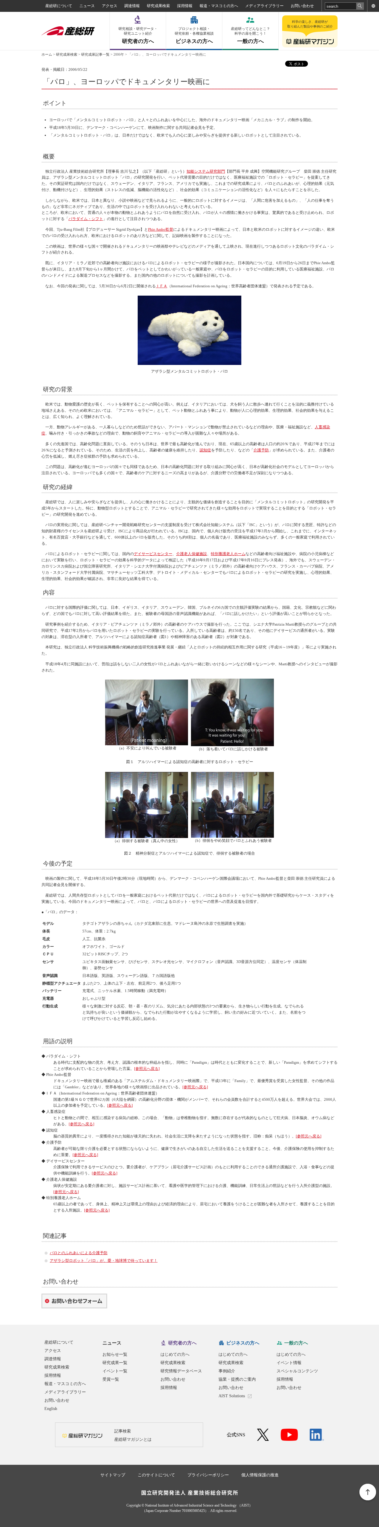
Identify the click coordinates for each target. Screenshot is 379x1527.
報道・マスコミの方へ (219, 6)
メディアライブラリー (264, 6)
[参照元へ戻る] (147, 1068)
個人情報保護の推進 (260, 1475)
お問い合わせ (302, 6)
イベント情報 (289, 1363)
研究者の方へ (138, 35)
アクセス (109, 6)
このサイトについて (156, 1475)
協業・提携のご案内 (237, 1379)
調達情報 (132, 6)
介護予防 (261, 450)
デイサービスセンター (153, 554)
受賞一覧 (110, 1379)
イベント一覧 (114, 1371)
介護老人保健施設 (191, 554)
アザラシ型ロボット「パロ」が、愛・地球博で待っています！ (104, 1260)
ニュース (87, 6)
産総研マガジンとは (133, 1439)
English (50, 1408)
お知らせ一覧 (114, 1354)
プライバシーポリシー (208, 1475)
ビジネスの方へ (194, 35)
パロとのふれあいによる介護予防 (78, 1253)
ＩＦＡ (161, 286)
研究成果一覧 (114, 1363)
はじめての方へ (175, 1354)
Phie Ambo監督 (160, 229)
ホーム (46, 54)
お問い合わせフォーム (74, 1301)
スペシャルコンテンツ (297, 1371)
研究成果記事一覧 (95, 54)
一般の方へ (250, 35)
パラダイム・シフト (85, 219)
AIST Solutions (232, 1396)
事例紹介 (227, 1371)
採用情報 (184, 6)
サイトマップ (112, 1475)
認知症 (205, 450)
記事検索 (122, 1431)
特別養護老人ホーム (228, 554)
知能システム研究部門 (206, 171)
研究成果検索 (158, 6)
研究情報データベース (181, 1371)
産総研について (58, 6)
